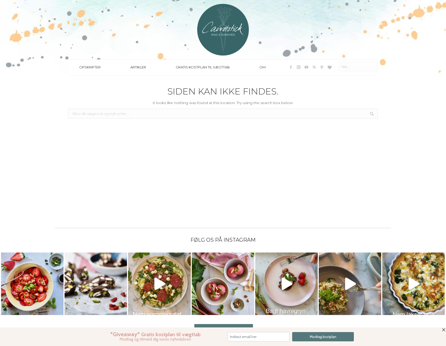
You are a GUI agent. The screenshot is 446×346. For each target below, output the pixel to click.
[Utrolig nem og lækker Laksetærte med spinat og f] (413, 284)
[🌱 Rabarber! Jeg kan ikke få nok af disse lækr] (223, 284)
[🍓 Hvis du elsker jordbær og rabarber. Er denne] (286, 284)
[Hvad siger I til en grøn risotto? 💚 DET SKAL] (350, 284)
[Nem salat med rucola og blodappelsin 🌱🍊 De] (159, 284)
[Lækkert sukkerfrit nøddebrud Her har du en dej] (96, 284)
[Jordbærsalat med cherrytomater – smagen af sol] (32, 284)
